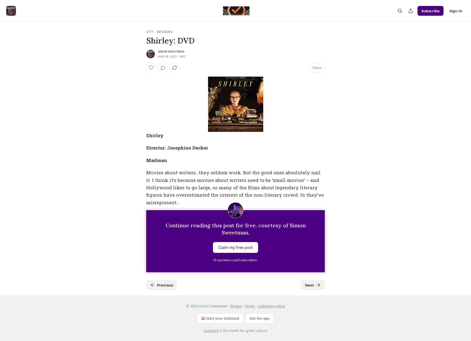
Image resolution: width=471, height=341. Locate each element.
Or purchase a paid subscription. (235, 260)
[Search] (400, 11)
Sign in (455, 10)
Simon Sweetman (171, 51)
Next (309, 285)
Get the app (260, 318)
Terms (250, 306)
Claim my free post (235, 247)
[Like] (151, 68)
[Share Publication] (411, 11)
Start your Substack (222, 318)
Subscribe (430, 10)
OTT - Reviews (159, 32)
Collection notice (271, 306)
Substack (211, 330)
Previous (165, 285)
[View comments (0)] (163, 68)
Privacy (236, 306)
